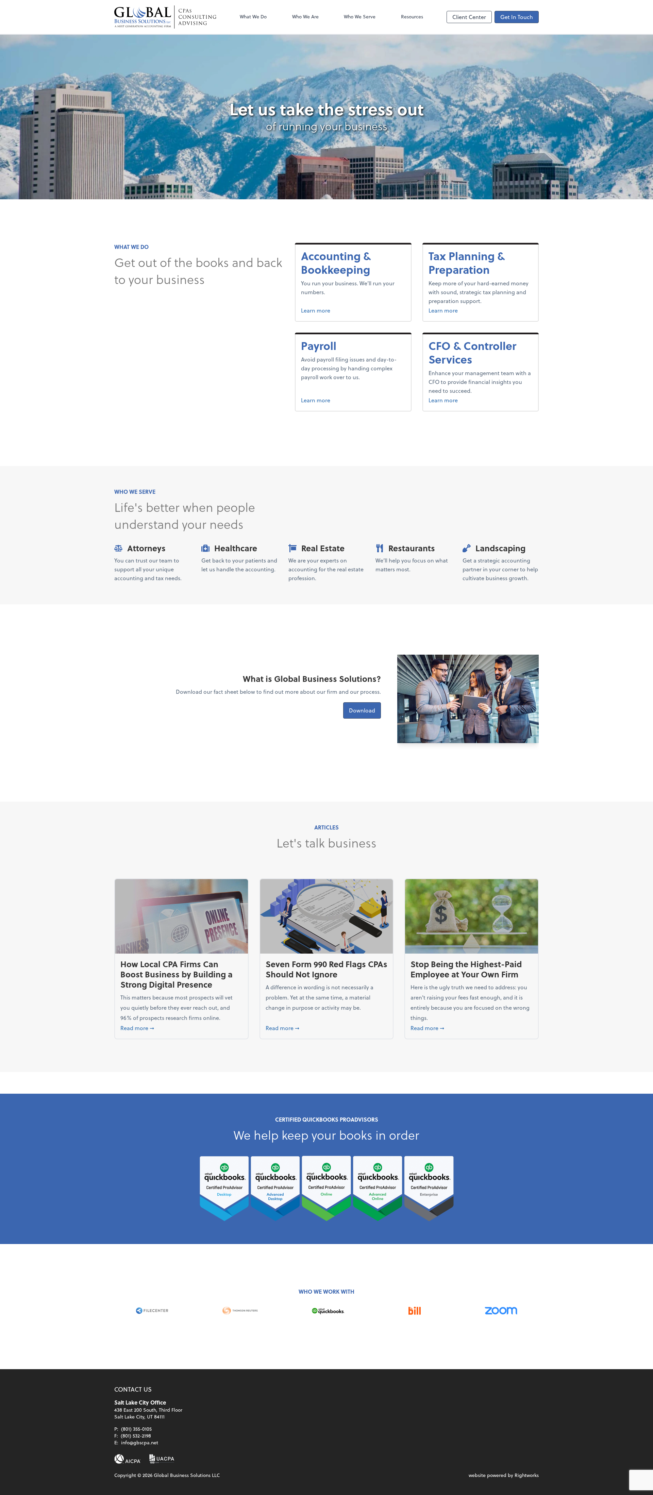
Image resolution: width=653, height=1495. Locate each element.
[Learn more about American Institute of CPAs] (127, 1459)
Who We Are (305, 16)
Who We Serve (359, 16)
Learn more (341, 310)
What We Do (253, 16)
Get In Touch (516, 17)
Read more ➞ (181, 1028)
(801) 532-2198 (136, 1435)
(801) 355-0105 (136, 1428)
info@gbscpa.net (139, 1442)
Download (362, 710)
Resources (412, 16)
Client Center (469, 17)
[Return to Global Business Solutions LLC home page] (165, 17)
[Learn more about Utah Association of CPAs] (161, 1459)
